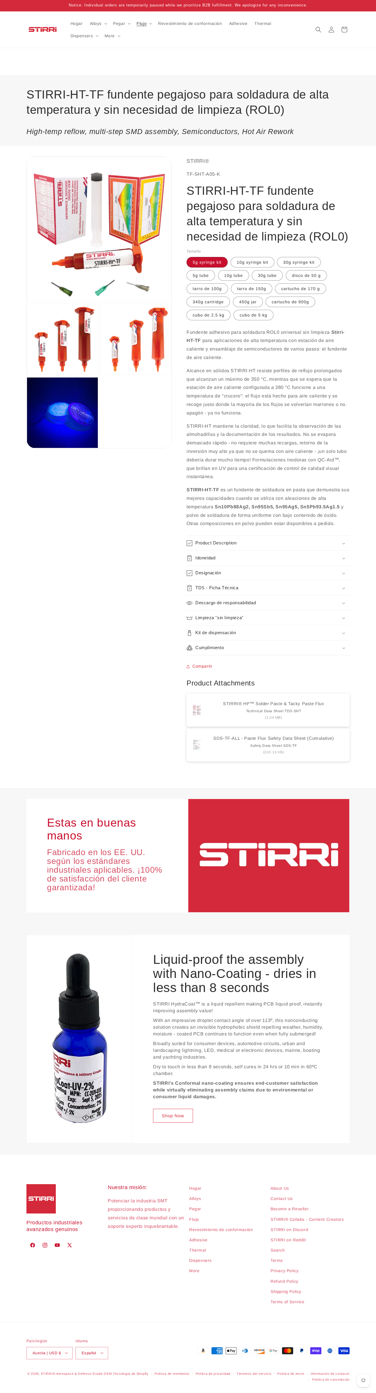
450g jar (248, 301)
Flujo (194, 1219)
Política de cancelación (331, 1379)
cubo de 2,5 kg (208, 315)
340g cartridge (208, 301)
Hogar (195, 1188)
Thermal (197, 1250)
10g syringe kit (252, 262)
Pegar (195, 1209)
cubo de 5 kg (253, 315)
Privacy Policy (284, 1271)
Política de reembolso (172, 1373)
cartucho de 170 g (300, 288)
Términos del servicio (253, 1373)
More (194, 1271)
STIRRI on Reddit (288, 1240)
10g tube (233, 275)
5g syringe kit (207, 262)
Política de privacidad (213, 1373)
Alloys (195, 1198)
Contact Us (282, 1198)
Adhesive (198, 1240)
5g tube (201, 275)
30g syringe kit (299, 262)
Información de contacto (330, 1373)
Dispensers (200, 1260)
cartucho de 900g (290, 301)
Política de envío (290, 1373)
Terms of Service (288, 1302)
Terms (277, 1260)
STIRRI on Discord (289, 1229)
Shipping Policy (286, 1291)
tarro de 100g (207, 288)
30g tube (267, 275)
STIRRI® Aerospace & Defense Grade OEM (76, 1373)
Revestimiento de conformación (221, 1229)
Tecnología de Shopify (131, 1373)
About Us (280, 1188)
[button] (98, 23)
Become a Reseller (290, 1209)
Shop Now (173, 1115)
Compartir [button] (202, 666)
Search (278, 1250)
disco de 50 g (306, 275)
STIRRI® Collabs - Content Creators (307, 1219)
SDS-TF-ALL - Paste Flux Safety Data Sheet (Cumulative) (273, 738)
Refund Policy (284, 1281)
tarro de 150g (251, 288)
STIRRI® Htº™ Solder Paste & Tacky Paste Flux (273, 703)
